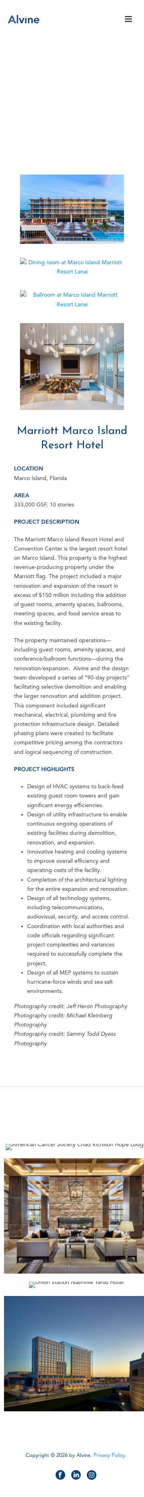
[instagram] (91, 1475)
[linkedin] (76, 1475)
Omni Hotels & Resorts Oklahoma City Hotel (76, 1389)
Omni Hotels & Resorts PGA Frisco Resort (76, 1252)
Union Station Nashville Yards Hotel (76, 1266)
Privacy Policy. (110, 1455)
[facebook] (60, 1475)
